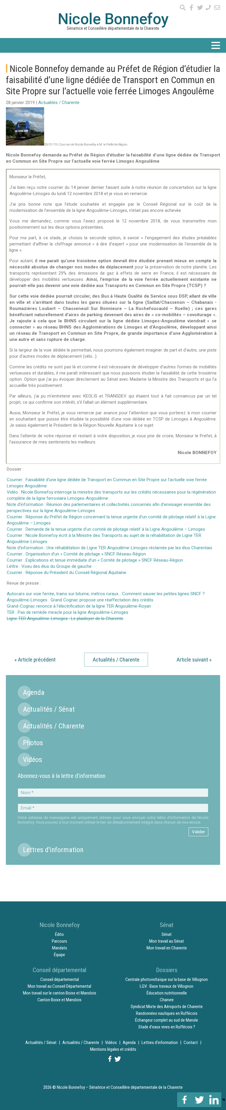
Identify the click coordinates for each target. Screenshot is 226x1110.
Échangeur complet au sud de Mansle (166, 1020)
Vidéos (32, 760)
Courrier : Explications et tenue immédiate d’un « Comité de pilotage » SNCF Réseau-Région (95, 560)
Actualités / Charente (58, 102)
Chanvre (167, 999)
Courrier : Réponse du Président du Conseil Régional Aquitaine (66, 572)
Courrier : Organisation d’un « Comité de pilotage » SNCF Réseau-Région (76, 554)
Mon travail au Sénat (166, 941)
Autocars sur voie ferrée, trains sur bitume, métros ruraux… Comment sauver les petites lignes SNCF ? (106, 593)
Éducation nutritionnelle (167, 993)
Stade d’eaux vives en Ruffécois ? (166, 1027)
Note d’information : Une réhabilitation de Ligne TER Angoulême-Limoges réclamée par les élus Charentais (109, 547)
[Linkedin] (214, 1099)
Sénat (167, 934)
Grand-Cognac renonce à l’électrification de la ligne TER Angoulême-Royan (79, 606)
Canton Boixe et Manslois (59, 999)
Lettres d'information (53, 850)
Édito (59, 934)
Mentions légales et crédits (113, 1049)
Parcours (59, 941)
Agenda (33, 692)
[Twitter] (199, 1099)
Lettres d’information (160, 1042)
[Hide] (223, 1099)
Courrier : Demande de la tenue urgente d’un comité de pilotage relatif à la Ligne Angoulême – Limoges (106, 529)
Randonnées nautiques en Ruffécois (166, 1013)
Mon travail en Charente (167, 948)
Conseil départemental (59, 979)
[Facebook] (184, 1099)
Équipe (59, 954)
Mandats (59, 948)
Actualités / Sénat (49, 709)
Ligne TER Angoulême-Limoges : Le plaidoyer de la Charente (65, 618)
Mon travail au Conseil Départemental (59, 986)
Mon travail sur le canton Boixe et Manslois (59, 993)
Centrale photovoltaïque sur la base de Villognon (166, 979)
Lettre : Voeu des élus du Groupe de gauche (49, 566)
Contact (191, 1042)
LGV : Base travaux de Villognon (166, 986)
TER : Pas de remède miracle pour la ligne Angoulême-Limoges (67, 612)
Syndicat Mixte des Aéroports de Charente (167, 1006)
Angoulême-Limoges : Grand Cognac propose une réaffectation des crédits (80, 600)
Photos (33, 743)
